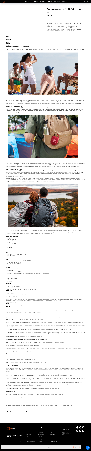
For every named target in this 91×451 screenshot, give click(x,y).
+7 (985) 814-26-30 (43, 405)
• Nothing (40, 439)
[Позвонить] (77, 428)
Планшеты (42, 1)
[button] (82, 1)
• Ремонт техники (53, 441)
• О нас (51, 429)
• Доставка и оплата (54, 432)
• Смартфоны (29, 429)
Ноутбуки (50, 1)
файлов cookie (43, 446)
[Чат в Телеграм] (80, 428)
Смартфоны (35, 1)
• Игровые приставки (30, 441)
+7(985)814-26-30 (66, 429)
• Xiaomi (40, 436)
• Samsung (40, 432)
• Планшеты (28, 432)
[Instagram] (80, 431)
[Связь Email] (83, 428)
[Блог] (77, 431)
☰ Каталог (26, 1)
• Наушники (28, 438)
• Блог (51, 438)
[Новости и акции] (83, 431)
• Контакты (52, 434)
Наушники (64, 1)
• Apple (39, 429)
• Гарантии (52, 436)
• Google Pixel (41, 434)
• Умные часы (29, 436)
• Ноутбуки (28, 434)
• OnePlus (40, 441)
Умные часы (57, 1)
